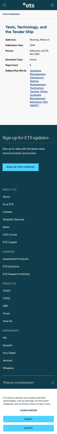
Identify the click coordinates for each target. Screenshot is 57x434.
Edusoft (7, 345)
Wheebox (8, 368)
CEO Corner (10, 234)
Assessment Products (15, 258)
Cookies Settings (28, 410)
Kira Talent (9, 352)
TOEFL (7, 290)
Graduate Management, (38, 72)
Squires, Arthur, (39, 91)
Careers (7, 211)
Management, (38, 84)
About (6, 196)
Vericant (8, 360)
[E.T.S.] (28, 5)
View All (7, 321)
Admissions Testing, (37, 79)
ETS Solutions (11, 266)
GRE (5, 305)
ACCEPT (28, 428)
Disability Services (13, 219)
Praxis (6, 313)
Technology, (37, 88)
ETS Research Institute (16, 274)
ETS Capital (10, 242)
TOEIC (6, 298)
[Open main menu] (4, 5)
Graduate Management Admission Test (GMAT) (39, 100)
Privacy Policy (29, 404)
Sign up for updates (20, 167)
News (6, 227)
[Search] (52, 382)
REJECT (29, 419)
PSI (5, 337)
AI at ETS (8, 204)
